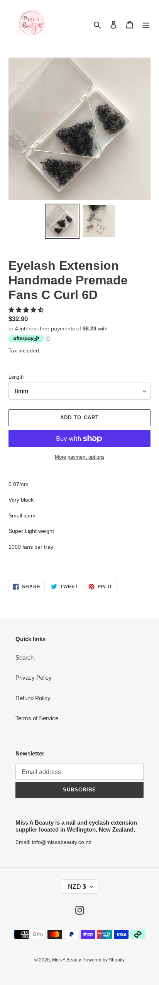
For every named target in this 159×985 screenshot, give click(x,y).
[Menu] (146, 24)
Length (16, 377)
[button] (26, 309)
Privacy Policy (33, 677)
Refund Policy (33, 698)
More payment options (80, 457)
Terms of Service (36, 718)
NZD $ (77, 886)
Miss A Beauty (66, 960)
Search (24, 657)
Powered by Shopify (104, 960)
